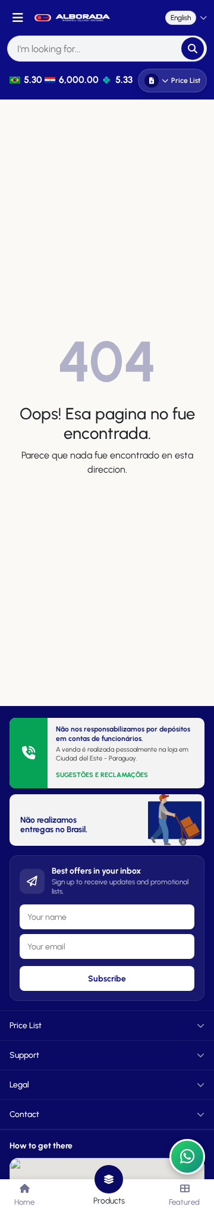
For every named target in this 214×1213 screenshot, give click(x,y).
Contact (24, 1114)
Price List (185, 80)
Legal (19, 1085)
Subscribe (107, 979)
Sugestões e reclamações (102, 775)
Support (24, 1055)
